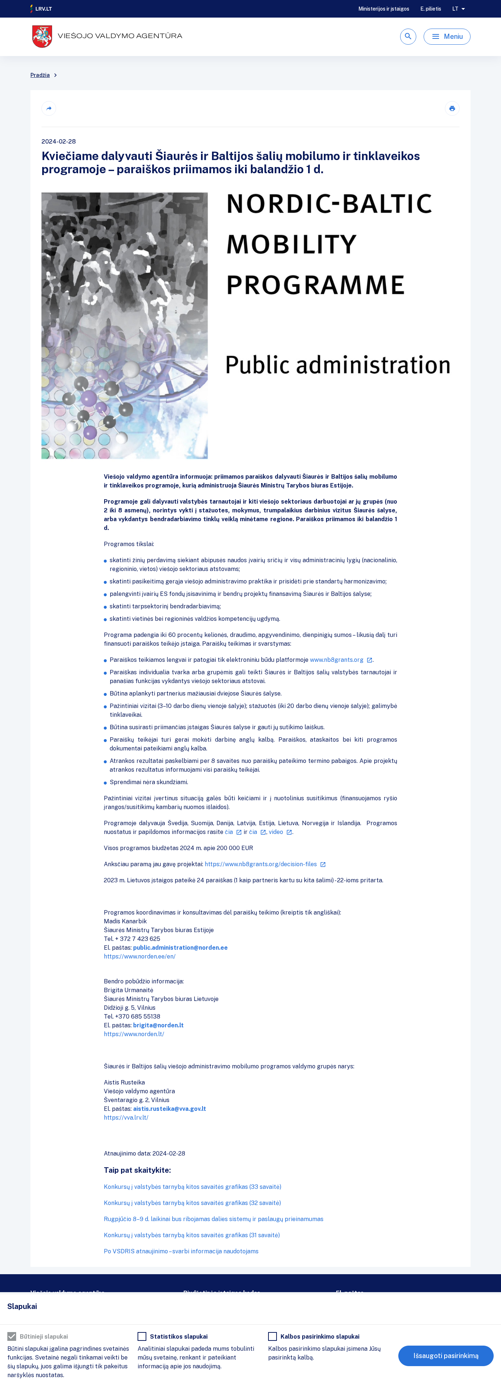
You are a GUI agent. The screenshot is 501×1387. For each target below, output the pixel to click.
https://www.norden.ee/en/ (140, 956)
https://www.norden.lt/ (134, 1034)
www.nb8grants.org (336, 659)
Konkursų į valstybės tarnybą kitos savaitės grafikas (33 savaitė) (192, 1186)
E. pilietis (430, 9)
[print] (452, 108)
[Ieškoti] (408, 37)
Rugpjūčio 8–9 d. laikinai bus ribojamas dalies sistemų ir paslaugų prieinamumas (213, 1219)
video (276, 831)
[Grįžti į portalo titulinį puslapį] (41, 9)
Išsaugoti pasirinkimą (446, 1356)
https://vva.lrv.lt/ (126, 1117)
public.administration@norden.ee (180, 947)
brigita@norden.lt (158, 1025)
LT (455, 9)
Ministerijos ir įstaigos (383, 9)
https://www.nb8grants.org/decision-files (261, 864)
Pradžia (40, 75)
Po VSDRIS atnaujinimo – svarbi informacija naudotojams (181, 1251)
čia (229, 831)
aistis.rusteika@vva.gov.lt (169, 1108)
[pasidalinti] (48, 108)
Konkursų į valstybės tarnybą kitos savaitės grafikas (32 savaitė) (192, 1202)
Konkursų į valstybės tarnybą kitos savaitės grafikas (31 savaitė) (192, 1235)
